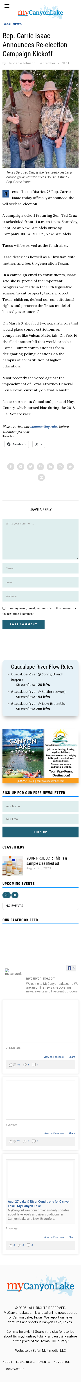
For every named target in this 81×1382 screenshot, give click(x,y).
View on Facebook (54, 1056)
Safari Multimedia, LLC (49, 1350)
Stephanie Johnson (21, 63)
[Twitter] (30, 466)
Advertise (62, 1361)
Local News (12, 24)
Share (72, 1056)
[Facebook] (10, 466)
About (7, 1361)
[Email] (41, 477)
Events (44, 1361)
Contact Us (15, 1369)
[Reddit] (70, 466)
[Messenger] (20, 466)
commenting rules (44, 427)
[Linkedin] (50, 466)
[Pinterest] (40, 466)
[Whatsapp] (60, 466)
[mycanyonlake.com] (14, 972)
